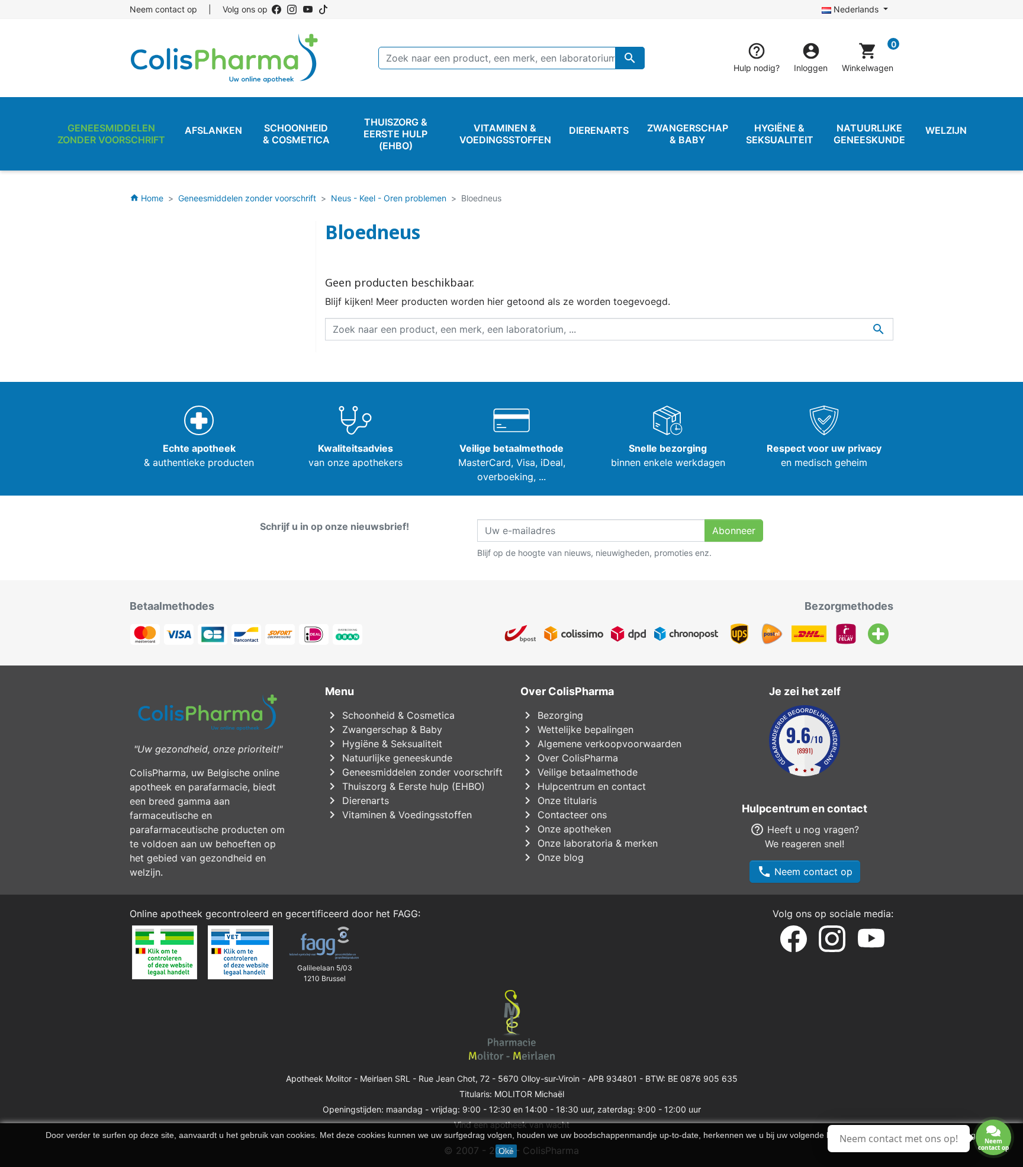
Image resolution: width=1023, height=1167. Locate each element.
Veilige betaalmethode (579, 772)
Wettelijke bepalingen (576, 729)
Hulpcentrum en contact (583, 786)
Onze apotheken (565, 829)
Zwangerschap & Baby (383, 729)
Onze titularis (558, 800)
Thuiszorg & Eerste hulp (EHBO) (405, 786)
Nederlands (856, 9)
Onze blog (552, 857)
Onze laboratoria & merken (589, 843)
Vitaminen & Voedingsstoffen (398, 815)
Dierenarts (357, 800)
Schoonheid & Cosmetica (390, 715)
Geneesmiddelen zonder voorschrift (414, 772)
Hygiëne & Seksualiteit (383, 744)
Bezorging (551, 715)
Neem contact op (163, 9)
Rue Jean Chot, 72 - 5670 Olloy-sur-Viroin (499, 1078)
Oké (506, 1151)
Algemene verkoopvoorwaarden (600, 744)
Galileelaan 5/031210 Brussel (324, 973)
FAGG (405, 914)
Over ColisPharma (569, 758)
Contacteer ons (563, 815)
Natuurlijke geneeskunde (388, 758)
